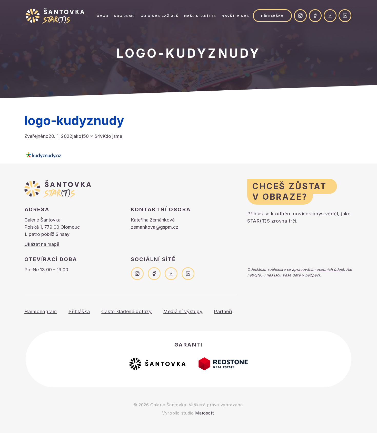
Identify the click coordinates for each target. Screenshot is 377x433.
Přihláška (272, 16)
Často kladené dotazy (126, 311)
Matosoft (204, 413)
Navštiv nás (235, 16)
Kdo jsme (124, 16)
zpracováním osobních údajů (318, 269)
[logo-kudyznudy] (188, 155)
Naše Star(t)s (200, 16)
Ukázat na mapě (41, 244)
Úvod (102, 16)
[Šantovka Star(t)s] (55, 16)
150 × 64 (90, 136)
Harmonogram (40, 311)
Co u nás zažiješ (159, 16)
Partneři (223, 311)
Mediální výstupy (183, 311)
